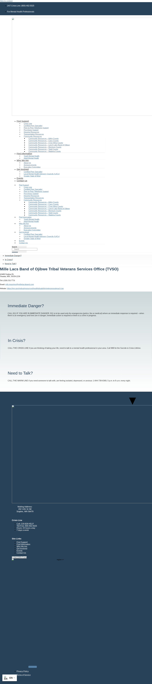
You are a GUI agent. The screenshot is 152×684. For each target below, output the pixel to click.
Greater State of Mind (32, 176)
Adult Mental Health (31, 158)
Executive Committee (32, 167)
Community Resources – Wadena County (44, 151)
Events (20, 178)
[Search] (15, 252)
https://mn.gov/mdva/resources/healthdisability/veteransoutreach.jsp (35, 288)
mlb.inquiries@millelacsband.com (19, 284)
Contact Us (22, 181)
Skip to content (6, 1)
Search (14, 247)
